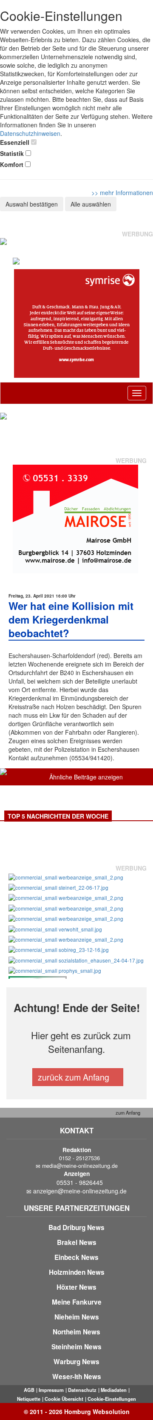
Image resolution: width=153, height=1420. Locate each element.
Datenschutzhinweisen (30, 133)
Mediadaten (114, 1389)
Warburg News (76, 1361)
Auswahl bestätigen (32, 204)
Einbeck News (76, 1257)
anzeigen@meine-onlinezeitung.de (80, 1191)
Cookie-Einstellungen (112, 1398)
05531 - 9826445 (80, 1182)
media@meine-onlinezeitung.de (80, 1166)
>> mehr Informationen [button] (122, 192)
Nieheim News (76, 1317)
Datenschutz (82, 1389)
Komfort (11, 164)
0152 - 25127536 (79, 1158)
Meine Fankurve (77, 1302)
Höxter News (76, 1287)
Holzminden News (77, 1272)
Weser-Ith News (76, 1376)
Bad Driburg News (76, 1227)
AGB (29, 1389)
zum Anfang (127, 1112)
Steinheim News (76, 1346)
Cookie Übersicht (64, 1398)
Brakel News (76, 1242)
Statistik (12, 153)
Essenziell (14, 142)
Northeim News (76, 1332)
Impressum (51, 1389)
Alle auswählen (91, 204)
